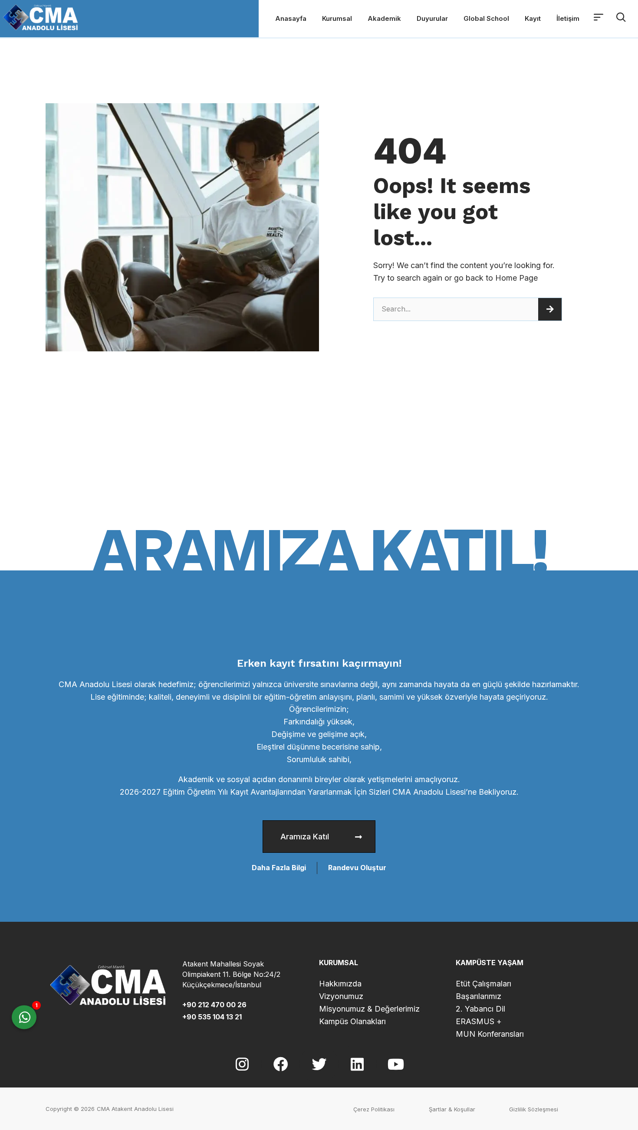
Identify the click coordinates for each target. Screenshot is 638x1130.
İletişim (567, 18)
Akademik (384, 18)
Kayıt (533, 18)
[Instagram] (242, 1064)
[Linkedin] (357, 1064)
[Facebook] (280, 1064)
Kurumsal (337, 18)
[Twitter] (319, 1064)
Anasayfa (290, 18)
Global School (486, 18)
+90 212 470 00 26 (214, 1004)
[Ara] (550, 309)
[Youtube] (396, 1064)
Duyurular (432, 18)
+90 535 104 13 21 (212, 1016)
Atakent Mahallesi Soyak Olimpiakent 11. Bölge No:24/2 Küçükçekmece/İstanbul (231, 974)
